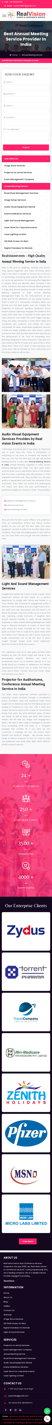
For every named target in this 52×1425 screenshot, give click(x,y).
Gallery (7, 1306)
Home (14, 55)
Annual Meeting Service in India (24, 261)
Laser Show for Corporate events (20, 227)
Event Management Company (19, 179)
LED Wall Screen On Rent (16, 241)
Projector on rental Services (18, 172)
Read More (9, 1281)
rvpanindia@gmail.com (18, 1396)
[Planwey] (26, 14)
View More (28, 1241)
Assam (32, 1419)
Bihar (38, 1419)
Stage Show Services (14, 165)
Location (10, 117)
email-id (10, 94)
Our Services (11, 159)
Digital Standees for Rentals (18, 248)
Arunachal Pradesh (19, 1419)
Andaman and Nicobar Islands (23, 1416)
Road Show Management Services (21, 193)
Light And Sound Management (19, 220)
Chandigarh (7, 1422)
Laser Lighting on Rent (15, 234)
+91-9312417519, (16, 2)
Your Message (13, 129)
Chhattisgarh (20, 1422)
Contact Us (9, 1310)
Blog (6, 1301)
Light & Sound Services (14, 1332)
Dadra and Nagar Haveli (37, 1422)
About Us (8, 1297)
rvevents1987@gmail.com (24, 6)
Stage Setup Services (15, 200)
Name (9, 82)
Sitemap (8, 1314)
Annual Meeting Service (16, 186)
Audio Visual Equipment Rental (19, 207)
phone (9, 105)
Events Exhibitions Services (17, 213)
